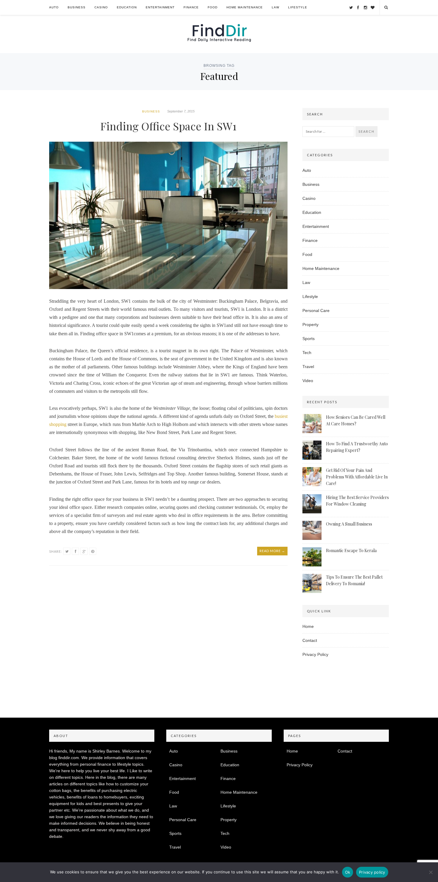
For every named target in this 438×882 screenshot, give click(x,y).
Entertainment (160, 7)
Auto (54, 7)
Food (213, 7)
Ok (347, 872)
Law (275, 7)
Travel (308, 366)
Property (310, 324)
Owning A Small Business (349, 524)
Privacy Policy (315, 654)
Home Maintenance (244, 7)
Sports (308, 338)
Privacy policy (372, 872)
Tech (306, 352)
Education (127, 7)
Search (366, 131)
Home (308, 626)
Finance (191, 7)
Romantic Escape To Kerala (351, 550)
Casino (101, 7)
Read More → (272, 551)
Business (77, 7)
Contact (309, 640)
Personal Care (316, 310)
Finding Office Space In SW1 (168, 126)
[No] (431, 872)
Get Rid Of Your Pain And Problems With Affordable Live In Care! (357, 476)
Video (307, 380)
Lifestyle (297, 7)
